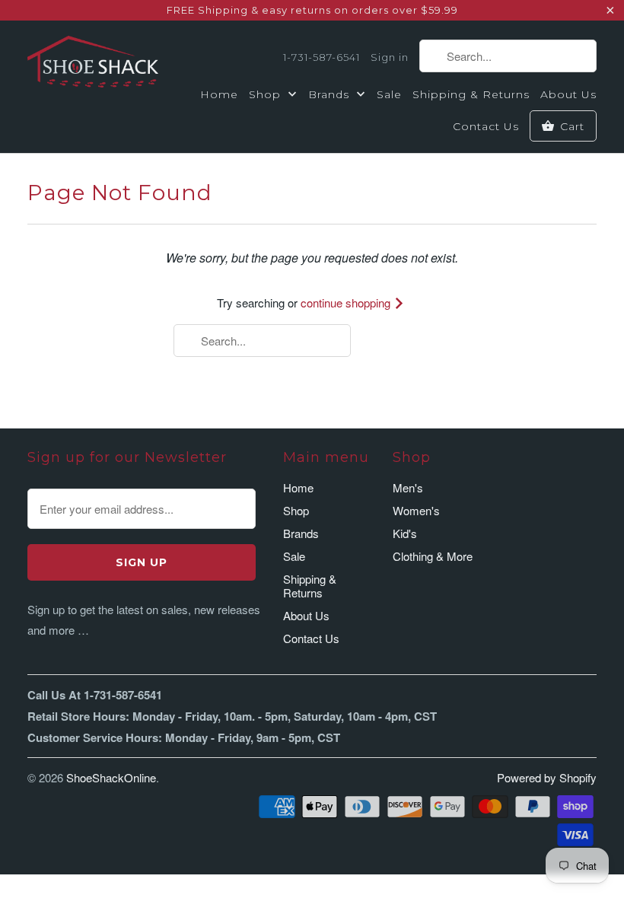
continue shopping (347, 302)
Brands (330, 94)
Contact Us (486, 126)
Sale (389, 94)
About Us (568, 94)
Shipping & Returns (471, 94)
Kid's (405, 533)
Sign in (390, 57)
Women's (416, 510)
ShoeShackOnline (111, 777)
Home (219, 94)
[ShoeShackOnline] (92, 64)
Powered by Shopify (547, 777)
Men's (408, 487)
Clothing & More (433, 556)
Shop (267, 94)
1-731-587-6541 (321, 57)
